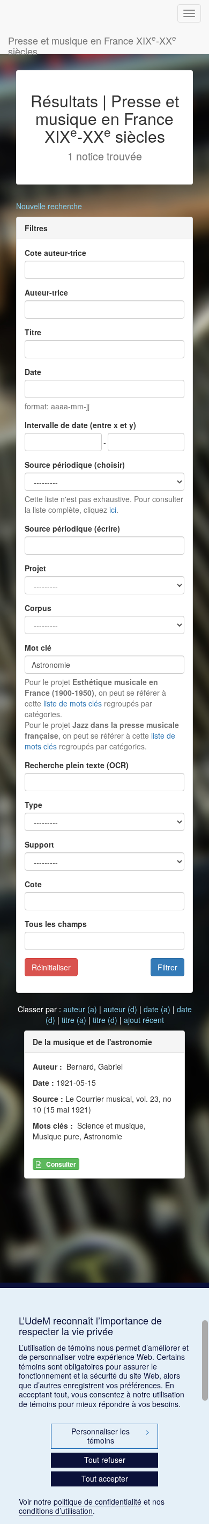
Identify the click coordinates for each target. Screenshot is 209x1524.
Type (33, 804)
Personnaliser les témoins (110, 1436)
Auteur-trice (46, 292)
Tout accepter (104, 1478)
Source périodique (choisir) (75, 464)
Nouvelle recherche (49, 206)
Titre (33, 332)
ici (112, 509)
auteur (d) (120, 1009)
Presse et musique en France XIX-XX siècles (92, 43)
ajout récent (144, 1019)
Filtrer (167, 967)
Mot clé (38, 647)
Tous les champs (56, 923)
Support (39, 844)
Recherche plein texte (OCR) (77, 765)
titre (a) (74, 1019)
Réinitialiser (51, 967)
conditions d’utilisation (56, 1510)
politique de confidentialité (97, 1501)
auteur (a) (80, 1009)
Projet (35, 568)
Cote (33, 884)
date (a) (157, 1009)
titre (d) (105, 1019)
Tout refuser (104, 1459)
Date (33, 371)
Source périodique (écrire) (72, 528)
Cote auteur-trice (55, 252)
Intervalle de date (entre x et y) (80, 424)
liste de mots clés (72, 703)
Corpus (38, 607)
